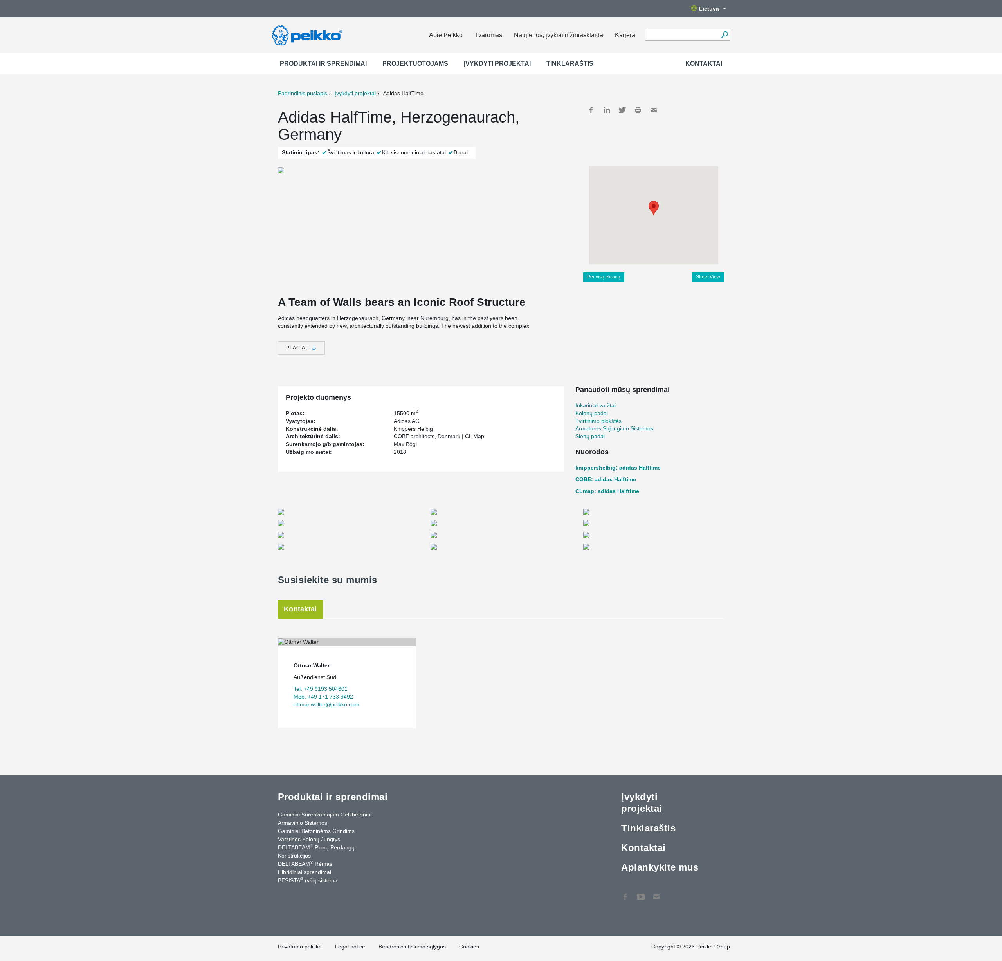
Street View (708, 277)
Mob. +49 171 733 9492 (323, 697)
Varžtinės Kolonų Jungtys (309, 839)
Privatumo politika (300, 946)
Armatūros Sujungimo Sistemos (614, 428)
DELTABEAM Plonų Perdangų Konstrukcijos (316, 851)
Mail (654, 110)
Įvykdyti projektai (497, 63)
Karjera (625, 35)
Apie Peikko (446, 35)
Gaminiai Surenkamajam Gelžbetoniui (324, 814)
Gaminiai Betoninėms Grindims (316, 831)
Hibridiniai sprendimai (304, 872)
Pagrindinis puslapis (302, 93)
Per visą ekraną (603, 277)
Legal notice (350, 946)
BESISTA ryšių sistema (307, 879)
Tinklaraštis (569, 63)
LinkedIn (607, 110)
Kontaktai (703, 63)
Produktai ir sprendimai (323, 63)
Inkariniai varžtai (595, 405)
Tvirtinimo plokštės (598, 421)
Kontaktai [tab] (300, 609)
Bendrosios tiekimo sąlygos (412, 946)
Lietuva (709, 8)
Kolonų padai (591, 413)
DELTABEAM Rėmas (305, 863)
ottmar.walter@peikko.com (326, 704)
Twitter (622, 110)
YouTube (641, 893)
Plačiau (298, 347)
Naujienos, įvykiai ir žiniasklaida (558, 35)
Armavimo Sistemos (302, 823)
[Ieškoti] (724, 34)
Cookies (469, 946)
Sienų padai (590, 436)
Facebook (591, 110)
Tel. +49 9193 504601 (321, 689)
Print (638, 110)
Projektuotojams (415, 63)
